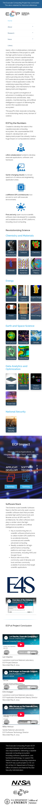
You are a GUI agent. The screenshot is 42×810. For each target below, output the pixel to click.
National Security (16, 411)
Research (11, 33)
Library (10, 45)
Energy (10, 280)
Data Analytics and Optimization (16, 368)
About (10, 27)
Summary (11, 487)
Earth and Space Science (20, 325)
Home (10, 21)
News (10, 39)
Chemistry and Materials (20, 235)
